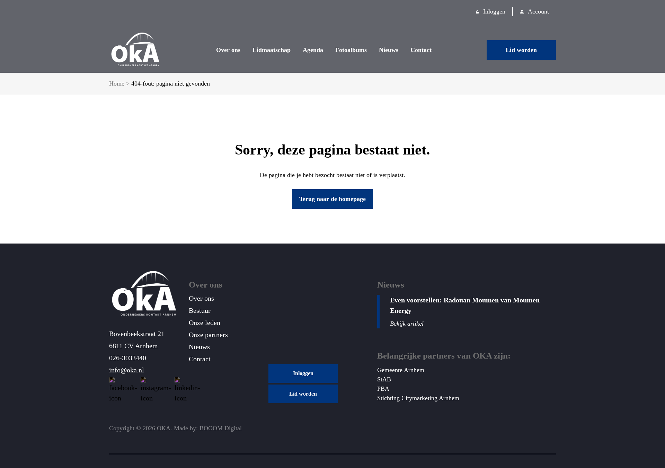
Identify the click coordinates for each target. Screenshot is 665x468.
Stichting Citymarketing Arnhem (418, 398)
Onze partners (208, 334)
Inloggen (494, 11)
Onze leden (204, 322)
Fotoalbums (351, 49)
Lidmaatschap (271, 49)
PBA (383, 388)
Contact (421, 49)
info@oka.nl (126, 370)
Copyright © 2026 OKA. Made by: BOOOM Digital (175, 428)
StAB (384, 379)
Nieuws (388, 49)
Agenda (313, 49)
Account (538, 11)
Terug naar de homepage (332, 198)
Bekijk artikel (407, 323)
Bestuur (200, 310)
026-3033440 (127, 358)
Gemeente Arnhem (400, 370)
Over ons (228, 49)
